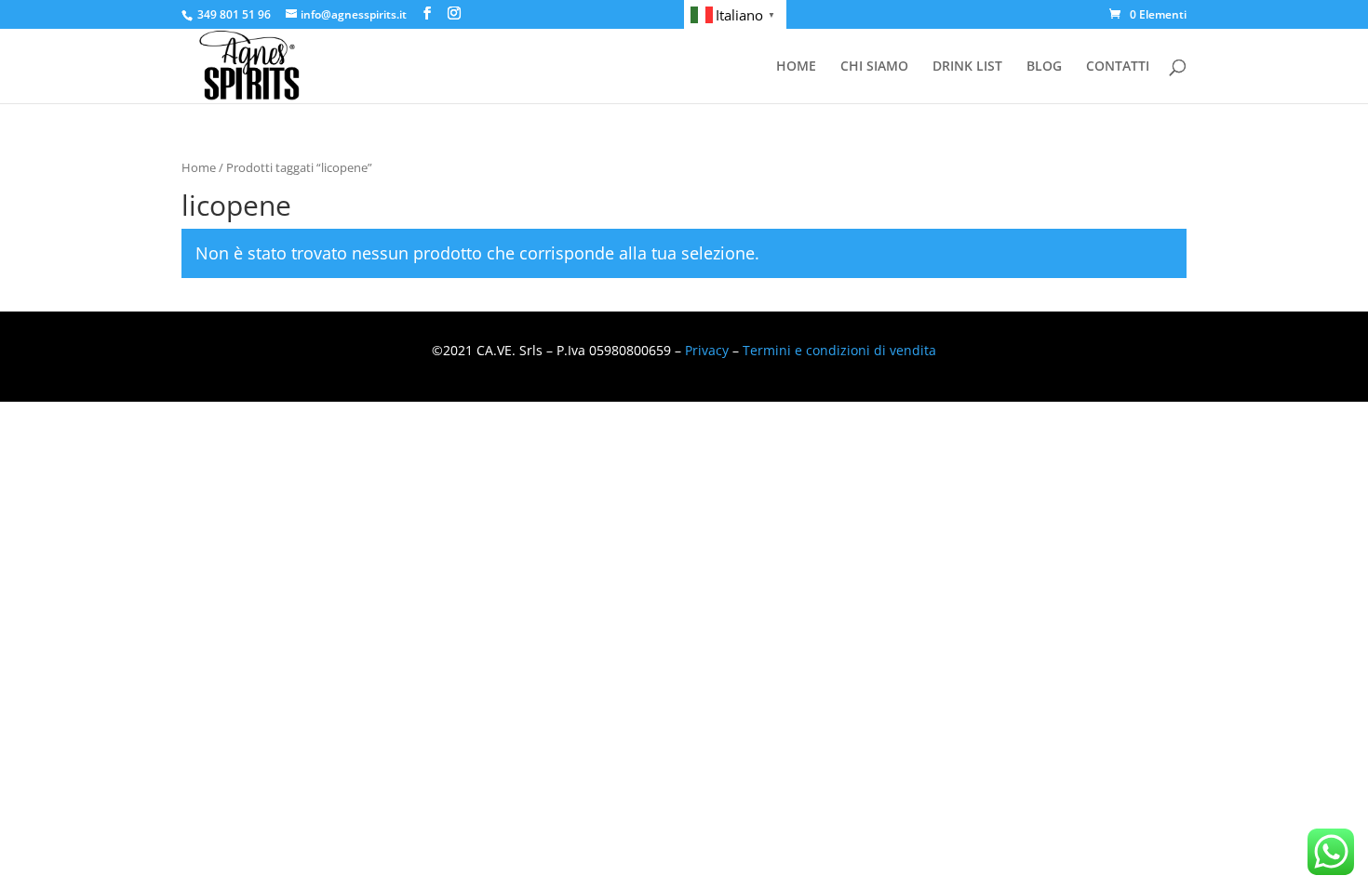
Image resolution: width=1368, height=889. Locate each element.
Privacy (707, 350)
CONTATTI (1117, 67)
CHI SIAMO (874, 67)
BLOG (1044, 67)
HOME (796, 67)
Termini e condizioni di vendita (839, 350)
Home (198, 167)
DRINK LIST (967, 67)
